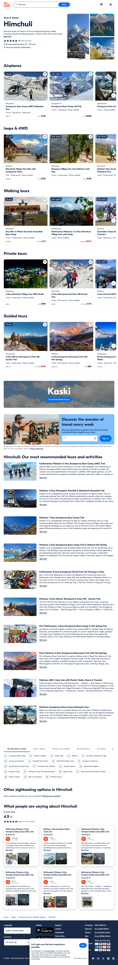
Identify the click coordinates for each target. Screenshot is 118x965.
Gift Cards (88, 943)
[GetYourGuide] (7, 4)
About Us (88, 929)
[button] (26, 95)
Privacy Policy (60, 936)
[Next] (113, 95)
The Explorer (88, 948)
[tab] (17, 749)
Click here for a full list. (51, 796)
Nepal (13, 917)
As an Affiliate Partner (103, 936)
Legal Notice (59, 932)
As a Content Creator (102, 932)
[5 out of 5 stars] (21, 835)
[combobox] (36, 4)
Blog (86, 936)
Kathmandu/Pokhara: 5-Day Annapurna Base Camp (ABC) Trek (20, 830)
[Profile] (110, 4)
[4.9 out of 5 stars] (11, 40)
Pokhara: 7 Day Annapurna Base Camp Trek (56, 830)
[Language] (101, 4)
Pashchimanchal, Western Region (32, 917)
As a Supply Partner (102, 929)
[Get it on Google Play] (44, 930)
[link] (26, 95)
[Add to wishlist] (45, 74)
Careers (87, 932)
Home (6, 917)
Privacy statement (36, 449)
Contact (58, 929)
